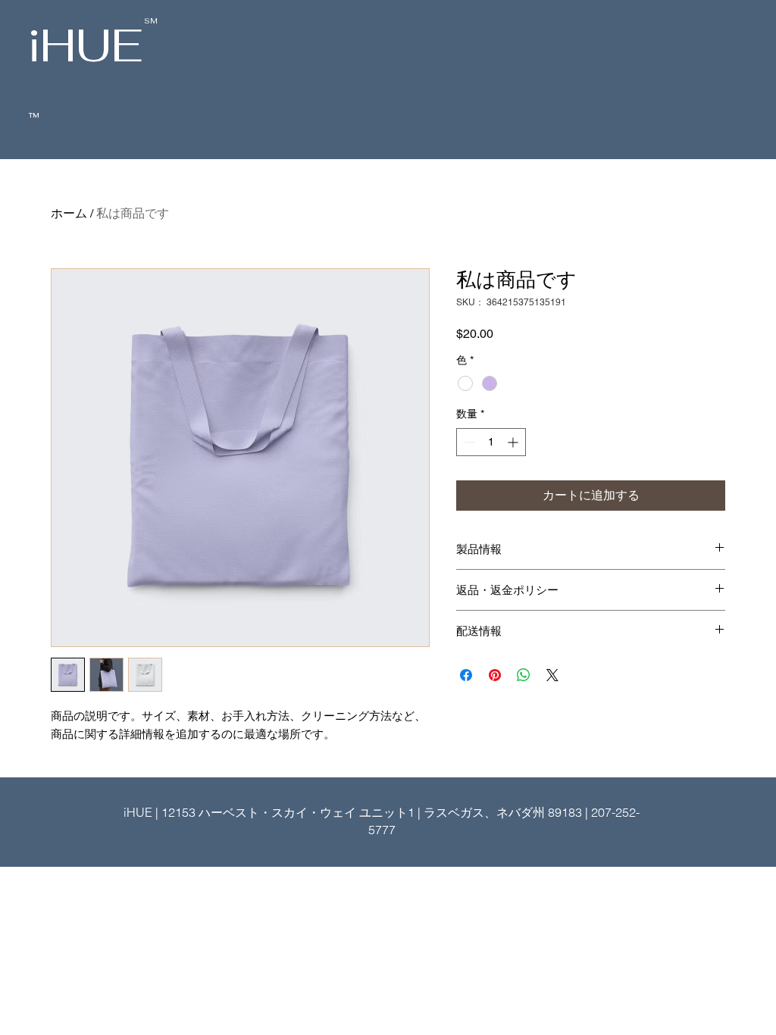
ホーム (69, 213)
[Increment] (514, 442)
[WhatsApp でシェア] (524, 675)
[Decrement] (467, 442)
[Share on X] (552, 675)
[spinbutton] (491, 442)
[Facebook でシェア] (466, 675)
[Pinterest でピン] (495, 675)
